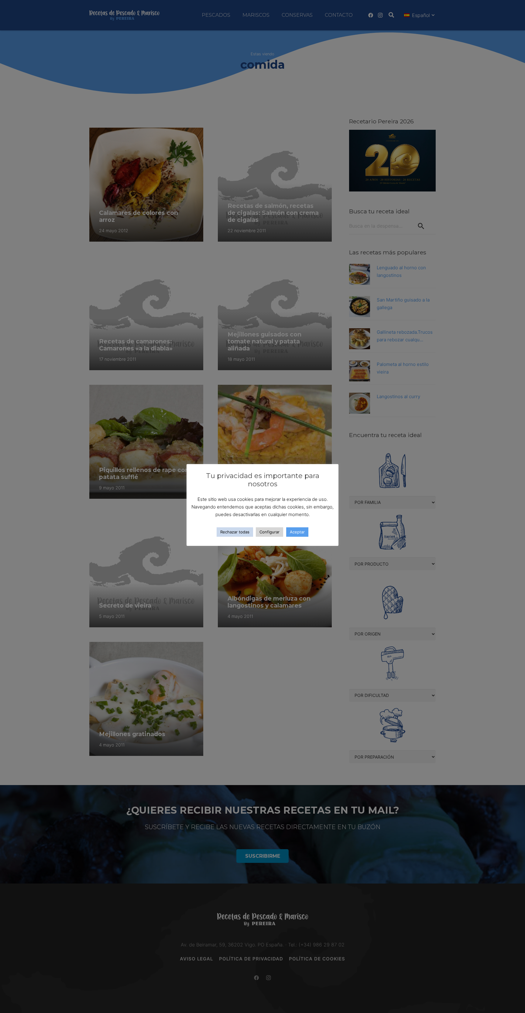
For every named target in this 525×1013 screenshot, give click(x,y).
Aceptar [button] (297, 531)
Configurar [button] (269, 531)
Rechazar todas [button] (234, 531)
